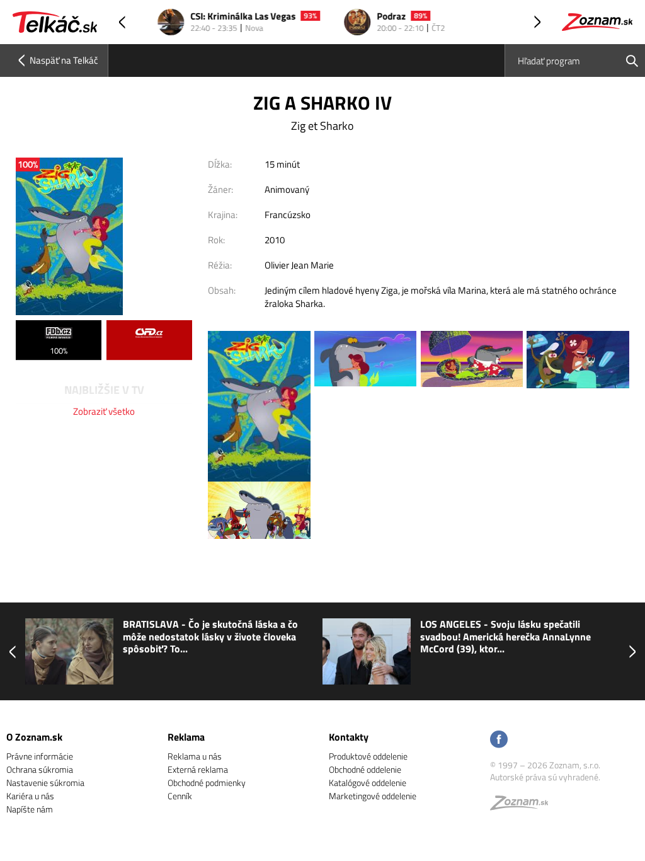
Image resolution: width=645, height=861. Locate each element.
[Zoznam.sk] (523, 805)
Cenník (180, 795)
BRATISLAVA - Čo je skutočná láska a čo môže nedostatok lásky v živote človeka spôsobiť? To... (210, 636)
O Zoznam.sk (34, 736)
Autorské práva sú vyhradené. (545, 776)
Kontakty (348, 736)
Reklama (186, 736)
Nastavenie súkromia (45, 782)
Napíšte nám (29, 809)
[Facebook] (499, 740)
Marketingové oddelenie (372, 795)
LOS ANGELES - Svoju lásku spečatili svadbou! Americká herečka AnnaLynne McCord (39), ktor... (505, 636)
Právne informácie (39, 756)
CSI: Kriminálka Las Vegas (229, 16)
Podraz (377, 16)
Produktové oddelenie (368, 756)
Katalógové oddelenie (367, 782)
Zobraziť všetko (104, 411)
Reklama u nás (195, 756)
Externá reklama (198, 769)
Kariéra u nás (30, 795)
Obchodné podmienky (207, 782)
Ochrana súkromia (39, 769)
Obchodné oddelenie (365, 769)
